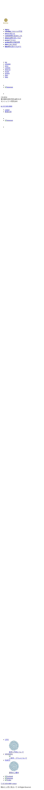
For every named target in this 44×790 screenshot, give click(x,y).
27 (2, 264)
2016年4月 (8, 592)
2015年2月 (8, 623)
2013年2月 (8, 675)
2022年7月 (8, 430)
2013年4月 (8, 670)
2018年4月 (8, 541)
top (6, 62)
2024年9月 (8, 374)
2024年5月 (8, 383)
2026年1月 (8, 306)
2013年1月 (8, 677)
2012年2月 (8, 701)
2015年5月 (8, 616)
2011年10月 (9, 709)
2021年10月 (9, 450)
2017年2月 (8, 571)
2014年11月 (9, 629)
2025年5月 (8, 357)
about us (7, 69)
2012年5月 (8, 694)
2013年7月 (8, 664)
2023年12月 (9, 393)
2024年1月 (8, 391)
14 (4, 259)
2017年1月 (8, 573)
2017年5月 (8, 564)
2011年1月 (8, 729)
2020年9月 (8, 478)
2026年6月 (8, 295)
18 (12, 259)
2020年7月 (8, 482)
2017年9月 (8, 556)
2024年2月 (8, 389)
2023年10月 (9, 398)
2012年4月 (8, 696)
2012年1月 (8, 703)
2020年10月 (9, 476)
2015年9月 (8, 608)
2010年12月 (9, 731)
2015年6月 (8, 614)
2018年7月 (8, 534)
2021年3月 (8, 465)
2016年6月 (8, 588)
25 (12, 262)
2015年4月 (8, 618)
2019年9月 (8, 504)
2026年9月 (8, 289)
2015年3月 (8, 621)
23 (8, 262)
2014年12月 (9, 627)
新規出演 (8, 112)
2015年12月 (9, 601)
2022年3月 (8, 439)
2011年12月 (9, 705)
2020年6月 (8, 484)
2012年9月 (8, 685)
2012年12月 (9, 679)
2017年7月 (8, 560)
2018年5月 (8, 538)
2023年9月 (8, 400)
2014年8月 (8, 636)
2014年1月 (8, 651)
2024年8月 (8, 376)
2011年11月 (9, 707)
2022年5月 (8, 435)
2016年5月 (8, 590)
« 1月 (3, 266)
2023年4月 (8, 411)
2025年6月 (8, 354)
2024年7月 (8, 378)
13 (2, 259)
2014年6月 (8, 640)
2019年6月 (8, 510)
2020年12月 (9, 471)
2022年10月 (9, 424)
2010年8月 (8, 740)
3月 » (11, 266)
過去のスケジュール (8, 310)
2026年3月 (8, 302)
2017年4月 (8, 566)
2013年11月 (9, 655)
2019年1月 (8, 521)
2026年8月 (8, 291)
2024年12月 (9, 367)
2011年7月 (8, 716)
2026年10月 (9, 287)
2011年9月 (8, 711)
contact (7, 110)
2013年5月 (8, 668)
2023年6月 (8, 406)
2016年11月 (9, 577)
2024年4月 (8, 385)
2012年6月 (8, 692)
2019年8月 (8, 506)
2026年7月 (8, 293)
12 (14, 257)
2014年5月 (8, 642)
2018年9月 (8, 530)
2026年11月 (9, 284)
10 (10, 257)
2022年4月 (8, 437)
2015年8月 (8, 610)
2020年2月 (8, 493)
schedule (8, 64)
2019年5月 (8, 512)
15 (6, 259)
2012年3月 (8, 698)
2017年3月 (8, 569)
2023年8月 (8, 402)
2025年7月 (8, 352)
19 (14, 259)
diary (6, 75)
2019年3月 (8, 517)
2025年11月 (9, 344)
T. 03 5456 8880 (6, 783)
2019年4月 (8, 515)
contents (7, 68)
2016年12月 (9, 575)
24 (10, 262)
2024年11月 (9, 370)
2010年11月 (9, 733)
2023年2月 (8, 415)
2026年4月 (8, 300)
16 (8, 259)
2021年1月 (8, 469)
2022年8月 (8, 428)
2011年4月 (8, 722)
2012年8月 (8, 688)
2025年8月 (8, 350)
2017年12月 (9, 549)
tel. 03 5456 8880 (6, 106)
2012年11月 (9, 681)
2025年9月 (8, 348)
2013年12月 (9, 653)
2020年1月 (8, 495)
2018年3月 (8, 543)
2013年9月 (8, 660)
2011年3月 (8, 724)
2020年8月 (8, 480)
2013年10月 (9, 657)
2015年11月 (9, 603)
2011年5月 (8, 720)
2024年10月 (9, 372)
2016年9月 (8, 582)
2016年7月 (8, 586)
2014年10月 (9, 631)
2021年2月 (8, 467)
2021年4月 (8, 463)
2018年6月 (8, 536)
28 (4, 264)
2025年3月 (8, 361)
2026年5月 (8, 297)
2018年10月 (9, 528)
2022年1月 (8, 443)
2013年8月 (8, 662)
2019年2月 (8, 519)
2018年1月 (8, 547)
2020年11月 (9, 473)
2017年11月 (9, 551)
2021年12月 (9, 445)
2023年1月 (8, 417)
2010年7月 (8, 742)
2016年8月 (8, 584)
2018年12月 (9, 523)
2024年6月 (8, 380)
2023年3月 (8, 413)
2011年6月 (8, 718)
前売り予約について (12, 276)
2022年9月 (8, 426)
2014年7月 (8, 638)
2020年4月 (8, 489)
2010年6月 (8, 744)
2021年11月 (9, 448)
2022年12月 (9, 419)
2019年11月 (9, 499)
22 (6, 262)
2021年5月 (8, 460)
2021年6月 (8, 458)
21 (4, 262)
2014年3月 (8, 647)
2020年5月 (8, 486)
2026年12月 (9, 282)
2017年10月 (9, 554)
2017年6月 (8, 562)
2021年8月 (8, 454)
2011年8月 (8, 714)
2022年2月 (8, 441)
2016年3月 (8, 595)
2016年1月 (8, 599)
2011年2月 (8, 727)
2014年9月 (8, 634)
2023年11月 (9, 396)
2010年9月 (8, 737)
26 (14, 262)
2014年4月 (8, 644)
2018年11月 (9, 525)
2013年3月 (8, 672)
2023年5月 (8, 409)
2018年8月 (8, 532)
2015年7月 (8, 612)
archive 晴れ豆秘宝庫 (12, 278)
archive (7, 73)
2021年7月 (8, 456)
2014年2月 (8, 649)
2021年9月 (8, 452)
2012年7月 (8, 690)
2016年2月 (8, 597)
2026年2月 (8, 304)
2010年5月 (8, 746)
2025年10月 (9, 346)
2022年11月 (9, 422)
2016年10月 (9, 579)
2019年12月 (9, 497)
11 (12, 257)
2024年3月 (8, 387)
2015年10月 (9, 605)
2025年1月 (8, 365)
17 (10, 259)
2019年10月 (9, 502)
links (6, 77)
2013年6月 (8, 666)
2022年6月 (8, 432)
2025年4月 (8, 359)
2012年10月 (9, 683)
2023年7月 (8, 404)
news (6, 66)
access (7, 71)
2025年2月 (8, 363)
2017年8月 (8, 558)
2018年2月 (8, 545)
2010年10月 (9, 735)
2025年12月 (9, 342)
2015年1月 (8, 625)
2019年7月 (8, 508)
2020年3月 (8, 491)
